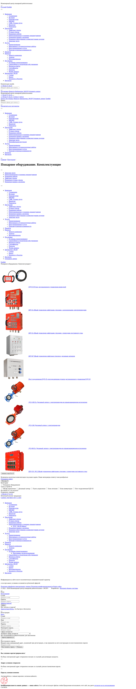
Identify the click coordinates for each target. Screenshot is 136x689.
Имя (2, 620)
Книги (11, 77)
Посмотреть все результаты (10, 106)
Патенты (12, 70)
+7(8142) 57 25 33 (7, 494)
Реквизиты (12, 26)
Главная (3, 159)
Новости (8, 53)
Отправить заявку (7, 479)
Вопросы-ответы (14, 66)
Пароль (3, 599)
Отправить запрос (34, 91)
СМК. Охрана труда (15, 23)
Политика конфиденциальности (42, 586)
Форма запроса (14, 71)
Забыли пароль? (6, 603)
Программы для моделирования (23, 553)
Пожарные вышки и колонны (19, 37)
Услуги (7, 43)
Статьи (11, 75)
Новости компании (15, 55)
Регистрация (5, 594)
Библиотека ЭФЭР (11, 73)
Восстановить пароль (8, 647)
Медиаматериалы (15, 59)
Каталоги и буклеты (15, 79)
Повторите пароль (7, 628)
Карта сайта (57, 586)
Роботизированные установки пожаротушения (25, 35)
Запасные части (14, 41)
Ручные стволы (14, 32)
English (9, 7)
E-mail (3, 595)
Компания (8, 14)
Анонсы (11, 57)
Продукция (8, 28)
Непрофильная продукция (18, 142)
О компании (13, 16)
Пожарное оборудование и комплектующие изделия (26, 39)
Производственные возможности (20, 50)
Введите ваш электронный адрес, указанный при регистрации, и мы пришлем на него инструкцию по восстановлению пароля (44, 643)
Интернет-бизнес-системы (69, 588)
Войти (3, 605)
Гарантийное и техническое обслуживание (23, 64)
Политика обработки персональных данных (16, 586)
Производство (13, 19)
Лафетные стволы (15, 30)
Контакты (8, 80)
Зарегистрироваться (8, 637)
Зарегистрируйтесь (7, 609)
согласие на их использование (104, 685)
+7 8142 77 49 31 (18, 97)
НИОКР (11, 21)
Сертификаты (13, 68)
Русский (3, 7)
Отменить (20, 647)
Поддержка (8, 61)
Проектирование (14, 44)
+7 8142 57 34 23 (6, 86)
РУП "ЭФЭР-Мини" (20, 526)
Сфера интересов (6, 632)
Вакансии (12, 25)
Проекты (8, 52)
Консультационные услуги (18, 48)
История (12, 17)
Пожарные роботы (15, 34)
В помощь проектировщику (18, 62)
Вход (2, 614)
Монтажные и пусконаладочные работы (22, 46)
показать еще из (8, 473)
